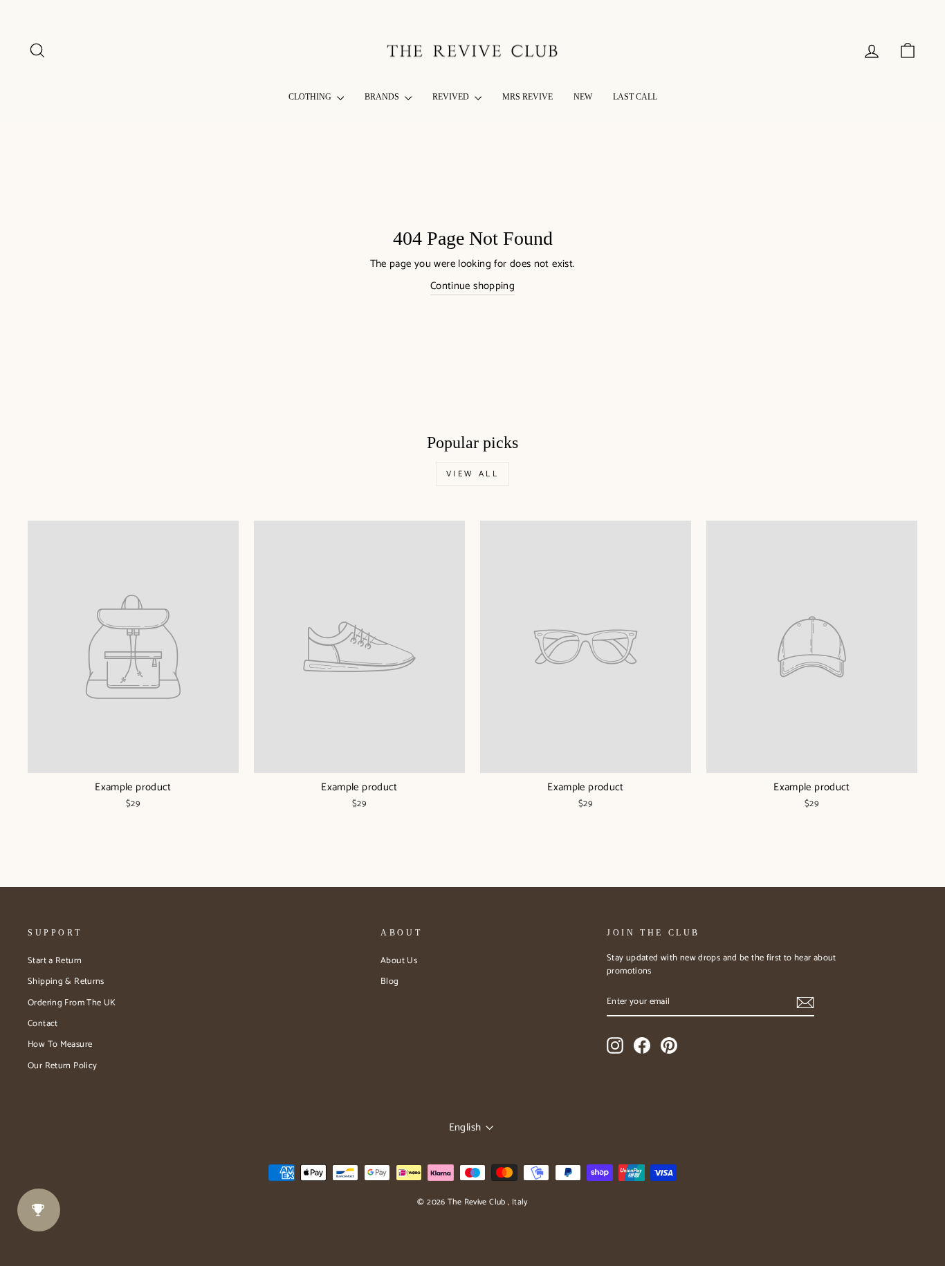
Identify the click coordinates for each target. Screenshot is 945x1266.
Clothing (310, 97)
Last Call (635, 97)
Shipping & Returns (66, 981)
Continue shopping (472, 287)
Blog (389, 981)
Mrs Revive (527, 97)
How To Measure (60, 1044)
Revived (451, 97)
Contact (43, 1023)
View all (472, 474)
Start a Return (55, 960)
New (583, 97)
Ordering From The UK (72, 1003)
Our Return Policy (62, 1066)
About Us (398, 960)
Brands (383, 97)
